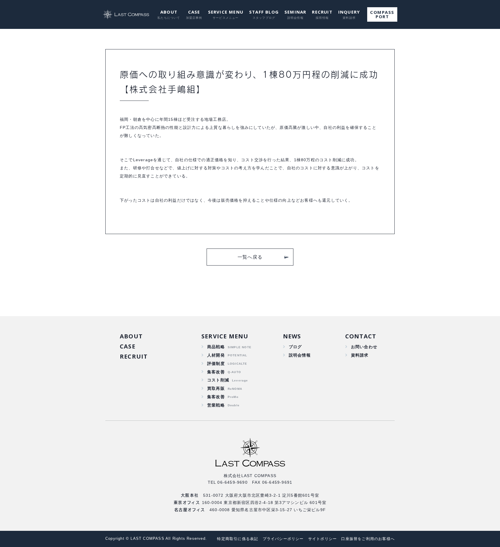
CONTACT (360, 336)
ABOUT (168, 12)
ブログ (295, 346)
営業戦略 (216, 405)
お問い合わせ (364, 346)
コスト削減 (218, 380)
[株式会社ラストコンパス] (126, 14)
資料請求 (360, 355)
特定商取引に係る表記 (237, 539)
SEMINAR (295, 12)
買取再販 (216, 388)
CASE (194, 12)
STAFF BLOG (264, 12)
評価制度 (216, 363)
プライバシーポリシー (283, 539)
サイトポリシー (322, 539)
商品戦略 (216, 346)
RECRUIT (322, 12)
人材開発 (216, 355)
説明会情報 (300, 355)
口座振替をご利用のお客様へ (368, 539)
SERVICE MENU (225, 12)
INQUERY (349, 12)
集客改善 (216, 372)
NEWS (292, 336)
